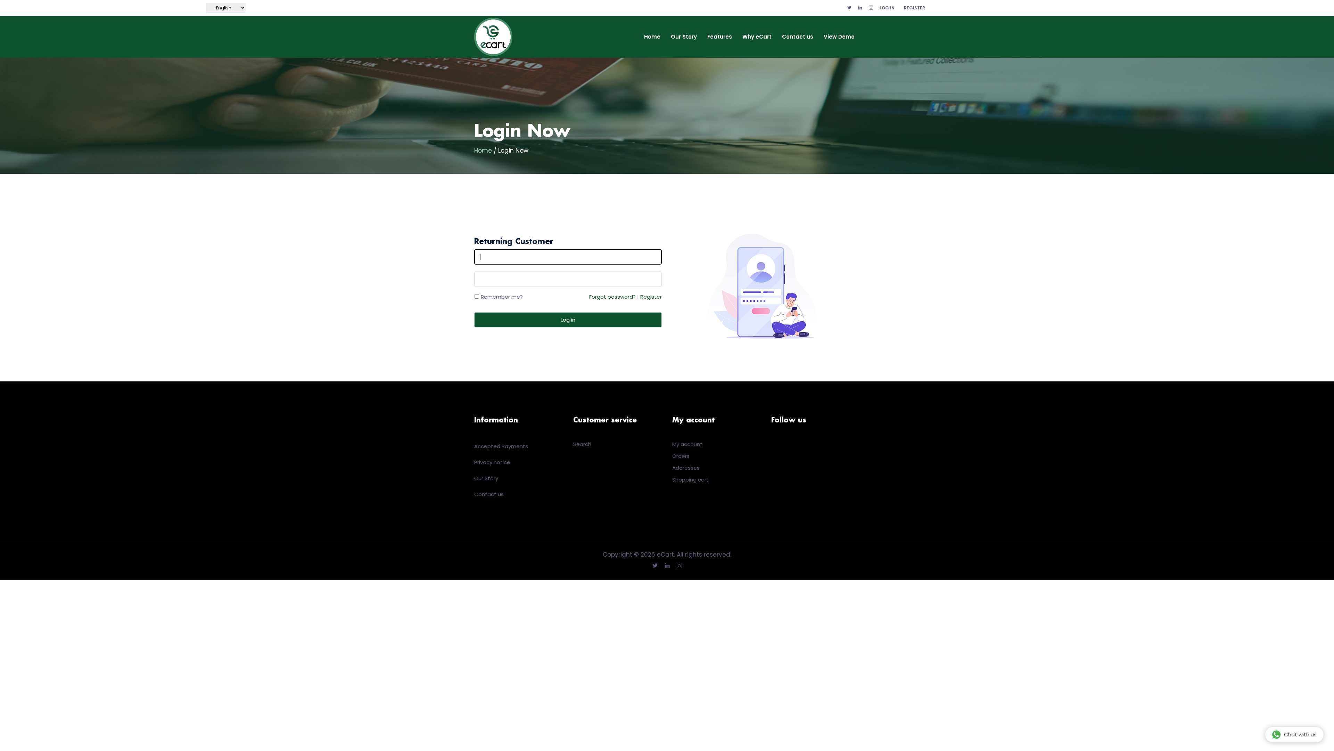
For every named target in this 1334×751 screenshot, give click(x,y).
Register (914, 8)
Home (652, 36)
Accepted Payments (501, 446)
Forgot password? (612, 296)
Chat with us (1300, 734)
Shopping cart (690, 479)
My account (687, 444)
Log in (887, 8)
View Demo (839, 36)
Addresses (686, 467)
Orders (681, 456)
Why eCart (757, 36)
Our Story (684, 36)
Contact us (797, 36)
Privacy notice (492, 462)
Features (719, 36)
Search (582, 444)
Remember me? (502, 297)
